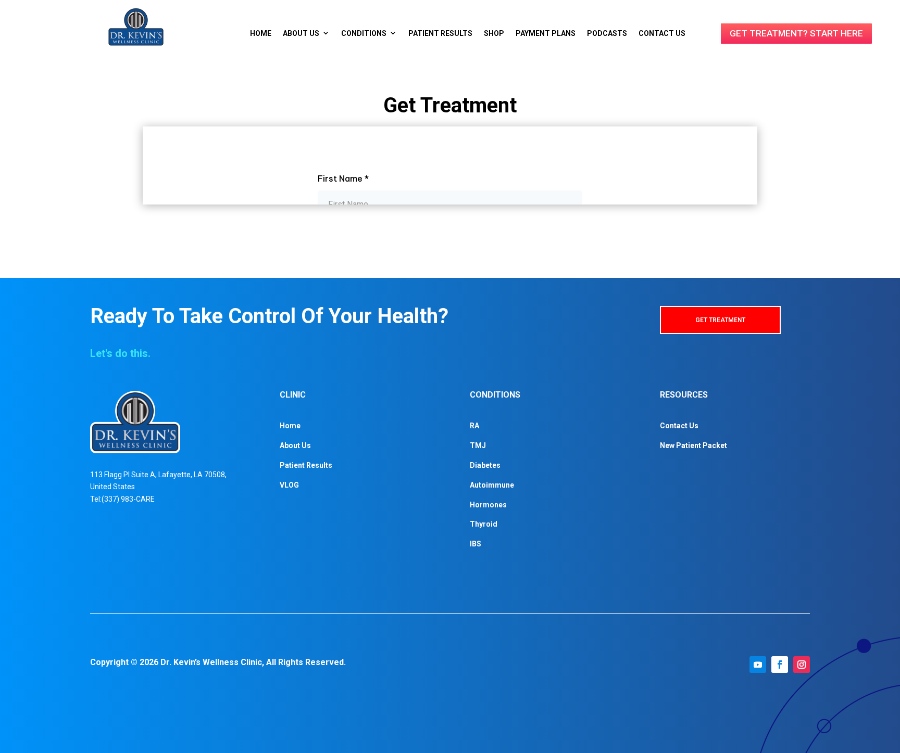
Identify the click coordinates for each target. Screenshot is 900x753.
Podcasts (607, 33)
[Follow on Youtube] (757, 664)
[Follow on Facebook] (779, 664)
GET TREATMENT (720, 320)
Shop (494, 33)
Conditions (363, 33)
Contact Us (662, 33)
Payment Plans (546, 33)
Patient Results (440, 33)
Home (260, 33)
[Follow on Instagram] (801, 664)
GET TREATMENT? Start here (796, 33)
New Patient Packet (693, 445)
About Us (301, 33)
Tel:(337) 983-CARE (122, 499)
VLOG (289, 485)
